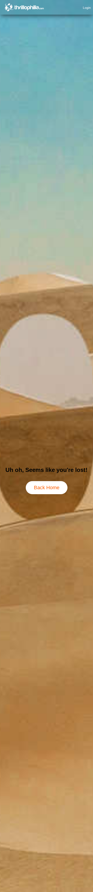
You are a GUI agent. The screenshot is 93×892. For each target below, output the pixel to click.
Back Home (46, 487)
